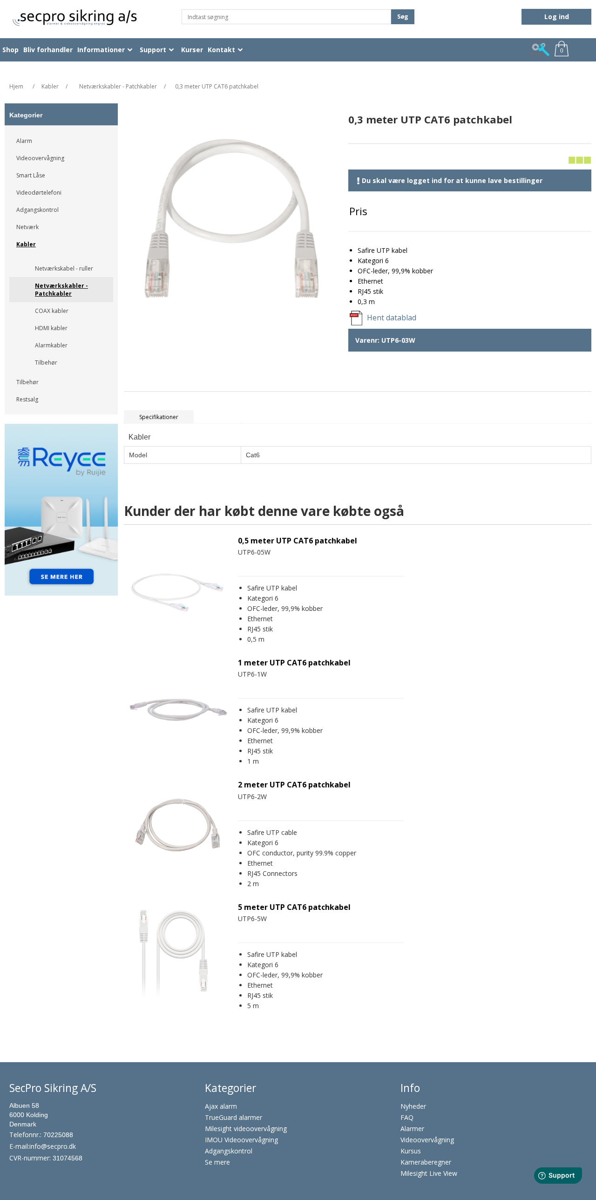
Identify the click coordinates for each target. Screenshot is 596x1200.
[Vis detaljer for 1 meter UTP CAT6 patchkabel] (177, 709)
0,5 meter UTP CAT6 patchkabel (297, 540)
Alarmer (412, 1128)
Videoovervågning (40, 158)
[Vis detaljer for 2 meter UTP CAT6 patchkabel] (177, 831)
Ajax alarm (221, 1106)
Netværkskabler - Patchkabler (61, 290)
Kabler (26, 244)
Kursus (410, 1150)
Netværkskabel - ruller (64, 268)
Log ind (556, 16)
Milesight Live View (428, 1173)
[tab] (159, 417)
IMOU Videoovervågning (241, 1139)
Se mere (217, 1162)
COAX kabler (51, 311)
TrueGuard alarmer (233, 1117)
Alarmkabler (51, 345)
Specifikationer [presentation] (158, 417)
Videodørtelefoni (38, 193)
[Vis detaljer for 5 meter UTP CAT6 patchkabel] (177, 954)
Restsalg (27, 399)
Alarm (24, 141)
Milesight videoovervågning (246, 1128)
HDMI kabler (51, 328)
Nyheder (413, 1106)
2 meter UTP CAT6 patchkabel (294, 784)
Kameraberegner (425, 1162)
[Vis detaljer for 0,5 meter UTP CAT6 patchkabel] (177, 587)
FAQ (406, 1117)
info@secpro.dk (52, 1146)
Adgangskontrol (37, 210)
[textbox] (286, 16)
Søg (402, 16)
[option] (61, 513)
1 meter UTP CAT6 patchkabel (294, 662)
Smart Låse (30, 175)
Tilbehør (46, 362)
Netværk (27, 227)
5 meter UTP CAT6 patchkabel (294, 907)
